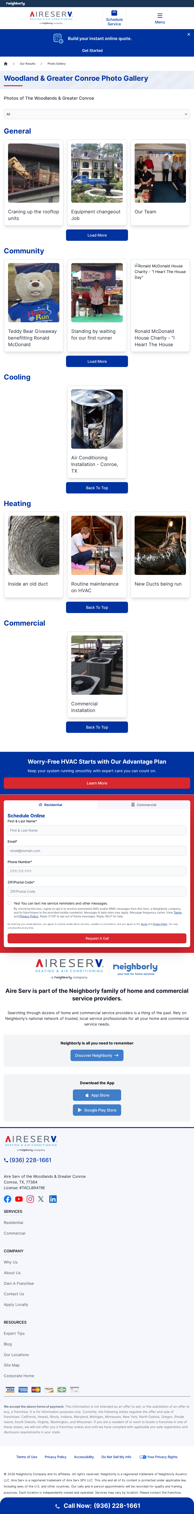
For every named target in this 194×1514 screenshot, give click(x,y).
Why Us (11, 1262)
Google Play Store (100, 1110)
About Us (12, 1272)
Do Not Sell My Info (116, 1457)
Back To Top (97, 487)
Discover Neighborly (93, 1055)
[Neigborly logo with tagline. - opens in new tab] (136, 969)
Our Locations (16, 1354)
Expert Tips (14, 1333)
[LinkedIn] (53, 1199)
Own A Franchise (19, 1283)
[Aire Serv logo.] (69, 969)
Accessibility (84, 1457)
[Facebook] (7, 1199)
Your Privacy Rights (162, 1457)
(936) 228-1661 (30, 1160)
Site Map (12, 1365)
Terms (178, 912)
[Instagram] (30, 1199)
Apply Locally (16, 1304)
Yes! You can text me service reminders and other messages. (61, 903)
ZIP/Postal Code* (21, 882)
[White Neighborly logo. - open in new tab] (15, 3)
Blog (8, 1344)
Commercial (146, 805)
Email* (12, 841)
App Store (100, 1095)
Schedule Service (114, 21)
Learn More (97, 783)
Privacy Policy (29, 916)
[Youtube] (19, 1199)
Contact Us (14, 1293)
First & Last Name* (22, 821)
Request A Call (97, 938)
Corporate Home (19, 1375)
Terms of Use (26, 1457)
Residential (53, 805)
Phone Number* (20, 862)
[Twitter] (41, 1199)
